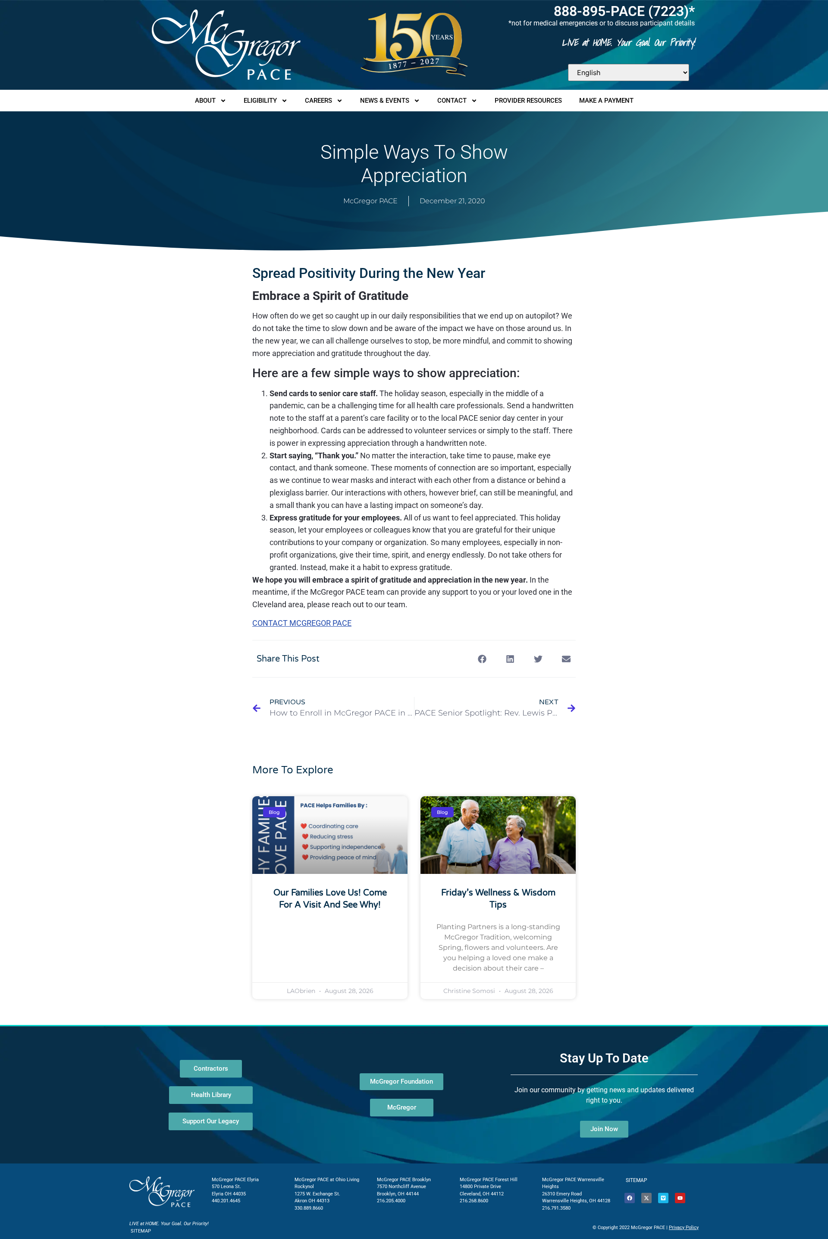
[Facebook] (629, 1198)
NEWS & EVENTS (384, 100)
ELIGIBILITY (260, 100)
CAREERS (318, 100)
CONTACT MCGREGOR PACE (301, 622)
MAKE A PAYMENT (606, 100)
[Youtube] (680, 1198)
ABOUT (205, 100)
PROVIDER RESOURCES (528, 100)
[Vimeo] (663, 1198)
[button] (482, 658)
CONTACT (452, 100)
